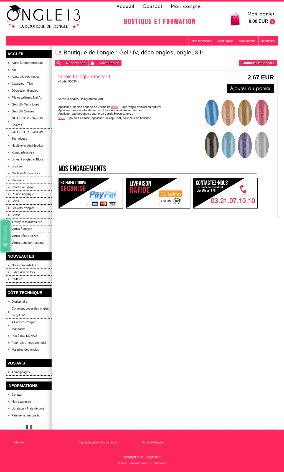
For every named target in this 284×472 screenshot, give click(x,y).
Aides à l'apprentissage (27, 62)
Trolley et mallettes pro (27, 222)
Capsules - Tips (22, 83)
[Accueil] (127, 6)
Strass (16, 215)
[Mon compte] (185, 6)
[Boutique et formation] (160, 21)
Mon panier (225, 40)
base (114, 107)
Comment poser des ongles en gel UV (30, 312)
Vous (61, 118)
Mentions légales (152, 442)
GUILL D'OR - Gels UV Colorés (27, 122)
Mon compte (247, 40)
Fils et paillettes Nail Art (27, 97)
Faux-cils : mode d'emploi (29, 342)
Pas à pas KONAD (24, 335)
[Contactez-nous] (151, 6)
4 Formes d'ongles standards (24, 325)
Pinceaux (18, 180)
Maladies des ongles (25, 349)
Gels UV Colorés (23, 111)
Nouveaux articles (24, 265)
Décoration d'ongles (25, 90)
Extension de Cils (23, 272)
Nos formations (202, 40)
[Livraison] (158, 193)
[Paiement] (90, 193)
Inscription (268, 40)
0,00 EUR (258, 21)
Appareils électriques (26, 76)
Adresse (18, 442)
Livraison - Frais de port (28, 408)
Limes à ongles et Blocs (28, 159)
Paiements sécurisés (26, 415)
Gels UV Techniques (25, 104)
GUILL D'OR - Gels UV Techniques (27, 135)
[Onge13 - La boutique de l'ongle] (44, 17)
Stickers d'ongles (23, 208)
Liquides (17, 166)
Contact (17, 394)
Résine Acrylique (23, 194)
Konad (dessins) (23, 152)
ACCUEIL (16, 54)
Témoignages (21, 372)
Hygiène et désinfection (27, 145)
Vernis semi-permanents (28, 242)
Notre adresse (21, 401)
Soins (15, 201)
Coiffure (17, 279)
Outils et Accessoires (26, 173)
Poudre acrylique (23, 187)
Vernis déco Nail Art (25, 235)
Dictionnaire (19, 301)
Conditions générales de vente (97, 442)
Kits (14, 69)
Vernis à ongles (22, 228)
